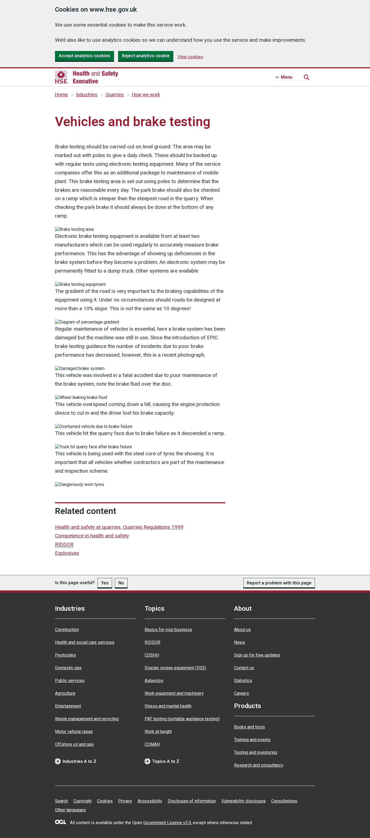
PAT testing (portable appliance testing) (182, 718)
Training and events (252, 739)
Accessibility (150, 801)
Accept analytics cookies (84, 55)
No (121, 583)
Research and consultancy (258, 765)
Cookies (105, 801)
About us (242, 629)
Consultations (284, 801)
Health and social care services (84, 642)
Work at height (158, 731)
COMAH (152, 744)
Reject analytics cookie (146, 55)
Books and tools (249, 727)
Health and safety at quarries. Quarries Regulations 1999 (119, 527)
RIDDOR (152, 642)
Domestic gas (68, 667)
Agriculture (65, 693)
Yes (105, 583)
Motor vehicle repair (74, 731)
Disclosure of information (192, 801)
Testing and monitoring (255, 752)
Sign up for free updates (257, 655)
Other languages (70, 810)
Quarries (115, 94)
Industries (87, 94)
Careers (241, 693)
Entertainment (68, 706)
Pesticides (65, 655)
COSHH (152, 655)
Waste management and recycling (87, 718)
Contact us (244, 667)
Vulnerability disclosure (243, 801)
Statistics (243, 680)
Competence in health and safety (92, 536)
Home (61, 94)
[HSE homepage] (86, 77)
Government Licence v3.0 (167, 822)
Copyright (82, 801)
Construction (67, 629)
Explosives (67, 553)
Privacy (125, 801)
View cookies (190, 56)
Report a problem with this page (279, 583)
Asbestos (154, 680)
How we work (146, 94)
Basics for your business (168, 629)
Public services (70, 680)
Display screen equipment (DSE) (175, 667)
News (239, 642)
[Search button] (306, 77)
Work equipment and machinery (174, 693)
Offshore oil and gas (74, 744)
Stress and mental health (168, 706)
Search (61, 801)
